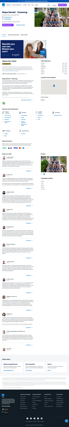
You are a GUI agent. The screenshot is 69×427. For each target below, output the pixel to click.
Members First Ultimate (14, 70)
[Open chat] (66, 420)
